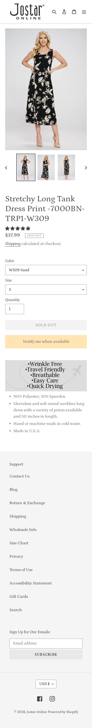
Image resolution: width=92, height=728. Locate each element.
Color (9, 261)
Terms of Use (21, 570)
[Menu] (84, 11)
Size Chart (18, 543)
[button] (18, 228)
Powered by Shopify (63, 712)
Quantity (12, 300)
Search (15, 610)
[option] (26, 167)
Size (8, 280)
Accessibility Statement (30, 583)
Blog (13, 489)
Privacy (16, 556)
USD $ (44, 684)
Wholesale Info (23, 529)
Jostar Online (37, 712)
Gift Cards (18, 596)
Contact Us (19, 476)
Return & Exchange (27, 503)
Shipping (13, 243)
